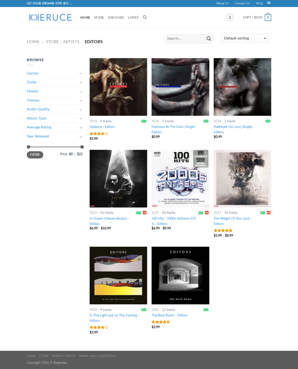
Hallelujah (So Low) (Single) (233, 127)
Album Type (36, 118)
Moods (32, 91)
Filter (35, 154)
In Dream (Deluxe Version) (108, 218)
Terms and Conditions (96, 356)
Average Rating (39, 127)
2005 (155, 310)
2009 (93, 310)
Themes (33, 100)
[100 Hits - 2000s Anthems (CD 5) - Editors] (180, 178)
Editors (110, 127)
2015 (93, 212)
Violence (96, 127)
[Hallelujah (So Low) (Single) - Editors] (242, 87)
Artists (71, 42)
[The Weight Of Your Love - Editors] (242, 178)
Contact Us (242, 3)
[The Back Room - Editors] (180, 275)
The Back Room (163, 315)
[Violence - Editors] (118, 87)
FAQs (259, 3)
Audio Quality (38, 109)
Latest (133, 17)
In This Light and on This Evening (113, 315)
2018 (93, 121)
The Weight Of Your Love (232, 218)
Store (99, 17)
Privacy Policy (63, 356)
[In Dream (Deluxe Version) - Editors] (118, 178)
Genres (32, 73)
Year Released (38, 136)
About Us (222, 3)
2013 (217, 212)
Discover (116, 17)
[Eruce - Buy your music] (50, 17)
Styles (32, 82)
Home (85, 17)
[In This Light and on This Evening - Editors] (118, 275)
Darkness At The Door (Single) (173, 127)
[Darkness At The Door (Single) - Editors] (180, 87)
